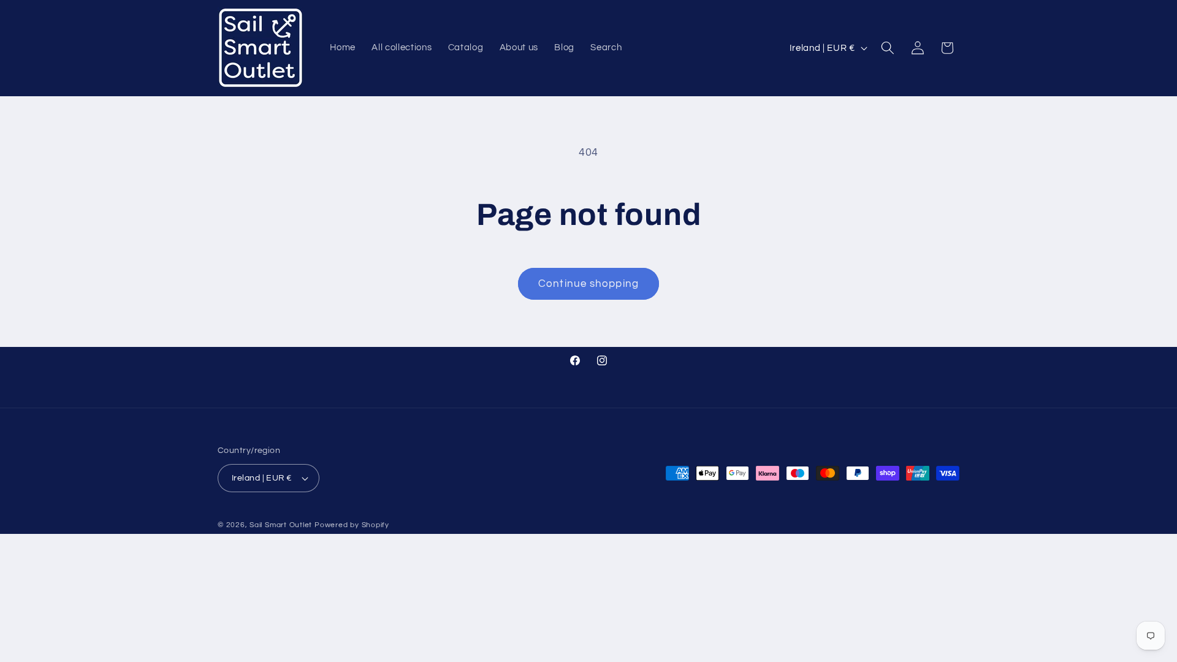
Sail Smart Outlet (280, 525)
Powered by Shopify (351, 525)
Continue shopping (588, 283)
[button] (887, 48)
